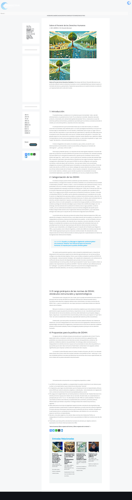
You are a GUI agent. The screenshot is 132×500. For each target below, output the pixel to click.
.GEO (26, 114)
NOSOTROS (82, 15)
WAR (75, 15)
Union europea (29, 38)
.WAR (26, 120)
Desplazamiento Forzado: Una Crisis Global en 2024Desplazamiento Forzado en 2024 (69, 458)
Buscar (26, 142)
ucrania (29, 37)
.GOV (26, 116)
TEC (73, 15)
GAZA (28, 33)
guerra (33, 33)
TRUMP (29, 36)
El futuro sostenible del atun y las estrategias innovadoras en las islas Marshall (57, 458)
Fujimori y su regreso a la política (93, 455)
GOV (71, 15)
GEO (78, 15)
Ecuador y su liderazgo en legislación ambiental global (78, 241)
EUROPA (63, 15)
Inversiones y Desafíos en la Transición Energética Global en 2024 (81, 456)
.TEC (26, 118)
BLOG (26, 128)
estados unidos (30, 30)
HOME (48, 15)
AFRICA (52, 15)
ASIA (60, 15)
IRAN (28, 34)
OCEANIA (26, 133)
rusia (28, 35)
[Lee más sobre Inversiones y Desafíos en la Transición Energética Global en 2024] (81, 447)
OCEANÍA (67, 15)
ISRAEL (32, 34)
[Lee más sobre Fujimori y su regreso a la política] (94, 447)
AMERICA (56, 15)
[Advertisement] (31, 79)
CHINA (28, 26)
